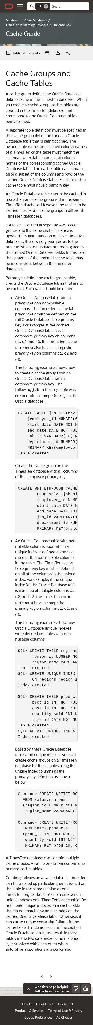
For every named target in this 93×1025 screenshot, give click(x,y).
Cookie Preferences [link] (38, 1017)
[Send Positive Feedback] (85, 988)
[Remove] (46, 6)
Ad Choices (64, 1017)
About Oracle (44, 1004)
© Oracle (24, 1004)
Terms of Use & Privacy (65, 1011)
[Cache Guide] (47, 52)
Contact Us (66, 1004)
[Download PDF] (57, 52)
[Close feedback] (28, 988)
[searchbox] (69, 6)
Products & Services (29, 1011)
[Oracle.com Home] (9, 6)
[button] (20, 6)
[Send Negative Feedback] (76, 988)
